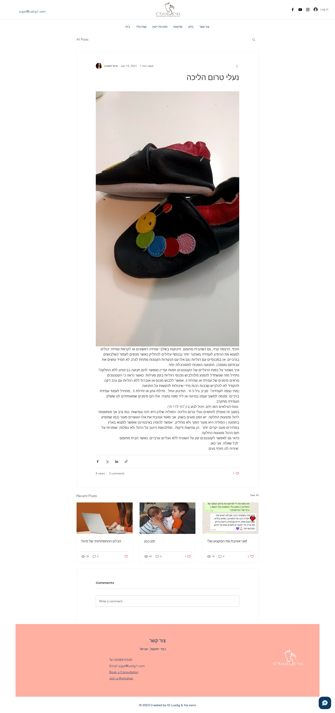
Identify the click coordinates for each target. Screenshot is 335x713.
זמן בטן (149, 541)
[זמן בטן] (168, 518)
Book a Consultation (123, 672)
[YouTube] (300, 9)
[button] (254, 39)
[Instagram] (308, 9)
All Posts (82, 39)
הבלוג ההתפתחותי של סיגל (101, 541)
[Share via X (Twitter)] (107, 461)
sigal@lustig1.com (32, 11)
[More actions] (237, 66)
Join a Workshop (121, 678)
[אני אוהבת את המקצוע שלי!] (230, 518)
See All (254, 495)
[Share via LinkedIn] (116, 461)
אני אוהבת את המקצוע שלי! (227, 541)
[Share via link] (126, 461)
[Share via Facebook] (97, 461)
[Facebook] (292, 9)
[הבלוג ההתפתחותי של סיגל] (105, 518)
